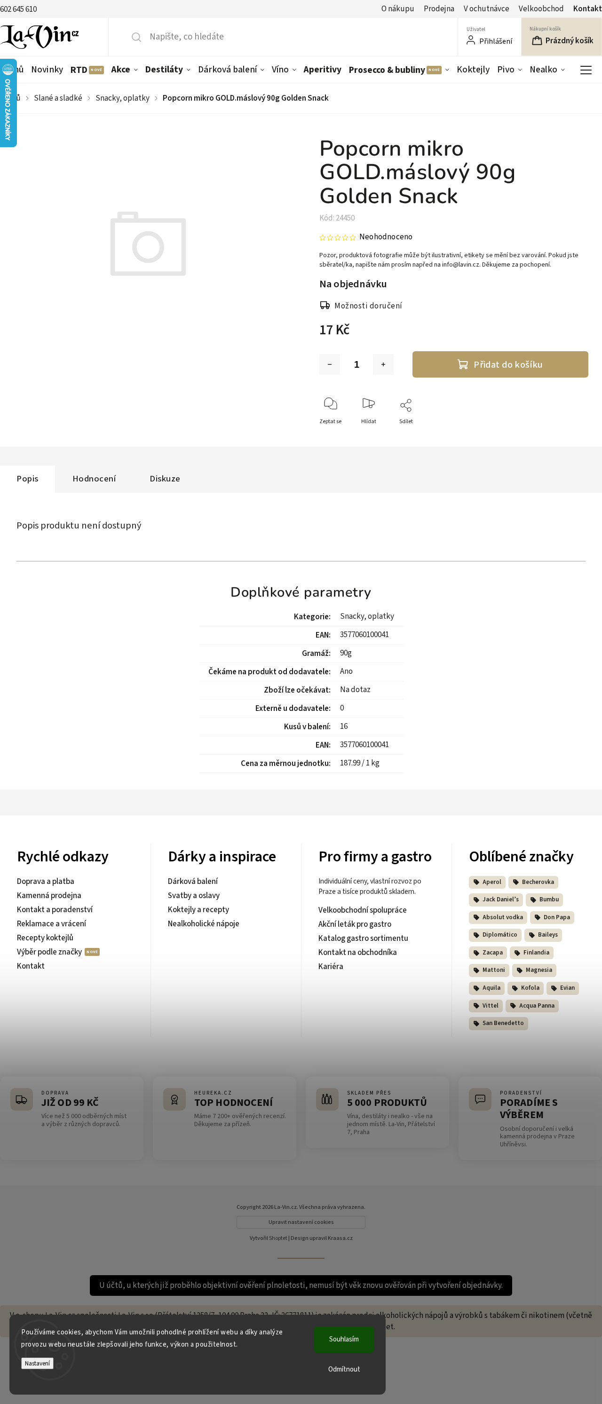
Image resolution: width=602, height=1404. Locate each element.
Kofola (530, 988)
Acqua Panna (536, 1006)
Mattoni (494, 970)
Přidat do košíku (508, 364)
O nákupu (397, 9)
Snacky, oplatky (367, 616)
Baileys (548, 935)
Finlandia (536, 952)
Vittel (491, 1006)
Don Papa (557, 917)
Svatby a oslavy (194, 895)
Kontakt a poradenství (55, 909)
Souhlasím (344, 1339)
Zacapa (493, 952)
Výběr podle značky (50, 952)
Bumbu (549, 899)
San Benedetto (503, 1023)
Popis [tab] (27, 479)
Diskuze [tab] (165, 479)
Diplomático (500, 935)
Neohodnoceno (385, 237)
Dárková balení (193, 881)
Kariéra (330, 966)
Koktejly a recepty (198, 909)
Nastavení (37, 1363)
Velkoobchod (541, 9)
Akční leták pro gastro (354, 924)
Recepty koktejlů (45, 938)
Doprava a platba (45, 881)
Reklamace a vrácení (51, 924)
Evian (567, 988)
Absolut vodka (503, 917)
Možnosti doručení (368, 306)
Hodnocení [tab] (94, 479)
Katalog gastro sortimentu (363, 938)
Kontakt (587, 9)
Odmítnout (344, 1369)
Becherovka (538, 882)
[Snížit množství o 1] (329, 364)
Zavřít (573, 437)
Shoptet (278, 1238)
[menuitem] (47, 69)
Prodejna (439, 9)
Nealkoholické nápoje (203, 924)
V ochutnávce (486, 9)
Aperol (492, 882)
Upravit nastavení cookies (301, 1222)
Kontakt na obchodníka (357, 952)
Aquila (491, 988)
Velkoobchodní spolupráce (362, 910)
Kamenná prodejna (49, 895)
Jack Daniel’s (501, 899)
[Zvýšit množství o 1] (383, 364)
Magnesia (539, 970)
